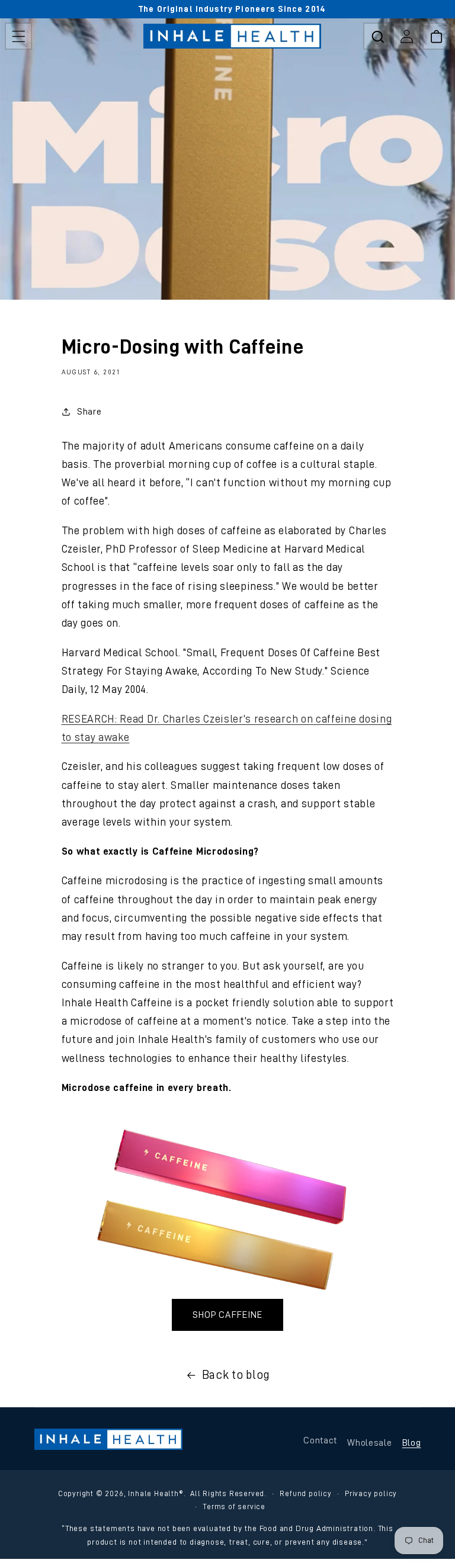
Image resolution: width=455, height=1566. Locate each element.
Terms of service (234, 1506)
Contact (320, 1440)
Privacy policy (371, 1493)
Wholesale (369, 1443)
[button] (18, 36)
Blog (411, 1443)
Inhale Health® (155, 1493)
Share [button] (89, 411)
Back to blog (236, 1375)
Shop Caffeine (228, 1315)
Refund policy (305, 1493)
